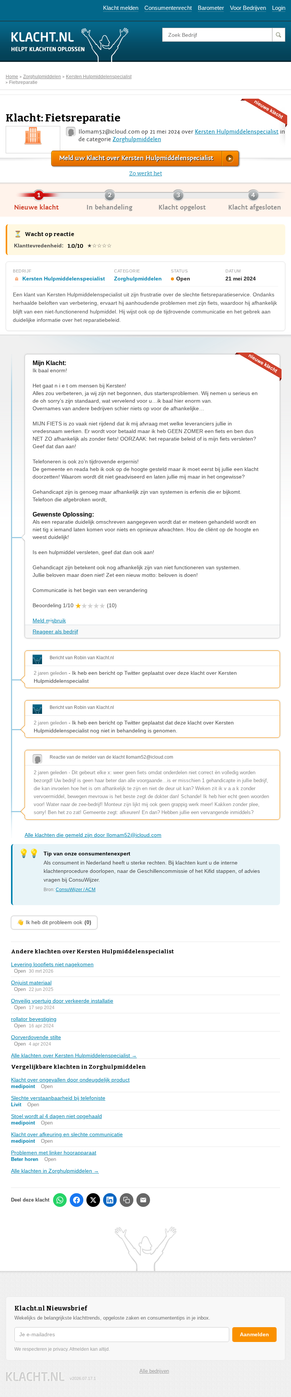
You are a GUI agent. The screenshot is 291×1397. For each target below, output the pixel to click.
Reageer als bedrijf (55, 631)
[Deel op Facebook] (76, 1200)
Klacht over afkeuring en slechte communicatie (67, 1134)
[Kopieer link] (126, 1200)
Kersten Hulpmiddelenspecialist (98, 76)
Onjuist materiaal (31, 983)
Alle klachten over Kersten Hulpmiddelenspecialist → (74, 1055)
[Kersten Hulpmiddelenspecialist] (33, 135)
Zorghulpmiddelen (42, 76)
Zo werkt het (145, 173)
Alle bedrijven (154, 1371)
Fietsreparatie (23, 82)
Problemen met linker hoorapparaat (53, 1153)
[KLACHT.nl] (70, 44)
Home (12, 76)
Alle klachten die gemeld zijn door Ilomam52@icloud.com (93, 835)
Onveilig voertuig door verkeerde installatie (62, 1001)
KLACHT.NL (35, 1376)
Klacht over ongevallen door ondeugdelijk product (70, 1080)
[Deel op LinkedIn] (110, 1200)
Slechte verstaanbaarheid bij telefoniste (58, 1098)
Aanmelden (254, 1334)
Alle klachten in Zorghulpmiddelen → (55, 1171)
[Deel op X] (93, 1200)
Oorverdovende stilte (36, 1037)
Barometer (211, 8)
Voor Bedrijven (248, 8)
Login (278, 8)
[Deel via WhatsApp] (60, 1200)
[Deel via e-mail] (143, 1200)
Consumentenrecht (168, 8)
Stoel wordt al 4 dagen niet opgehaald (56, 1116)
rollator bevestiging (33, 1019)
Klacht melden (120, 8)
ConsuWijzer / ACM (75, 889)
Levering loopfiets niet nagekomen (52, 964)
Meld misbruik (49, 620)
